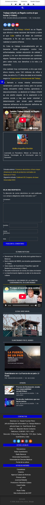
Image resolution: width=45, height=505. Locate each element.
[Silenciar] (36, 305)
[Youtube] (17, 25)
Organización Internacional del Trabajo (25, 78)
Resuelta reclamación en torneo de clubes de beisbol (23, 271)
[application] (22, 296)
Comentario (6, 200)
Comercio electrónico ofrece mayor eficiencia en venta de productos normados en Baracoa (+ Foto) (22, 172)
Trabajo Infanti (23, 29)
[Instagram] (13, 25)
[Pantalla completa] (39, 305)
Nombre (5, 226)
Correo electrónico (6, 233)
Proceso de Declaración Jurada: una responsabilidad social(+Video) (28, 389)
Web (4, 239)
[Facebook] (5, 25)
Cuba (12, 36)
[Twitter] (9, 25)
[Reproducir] (6, 305)
